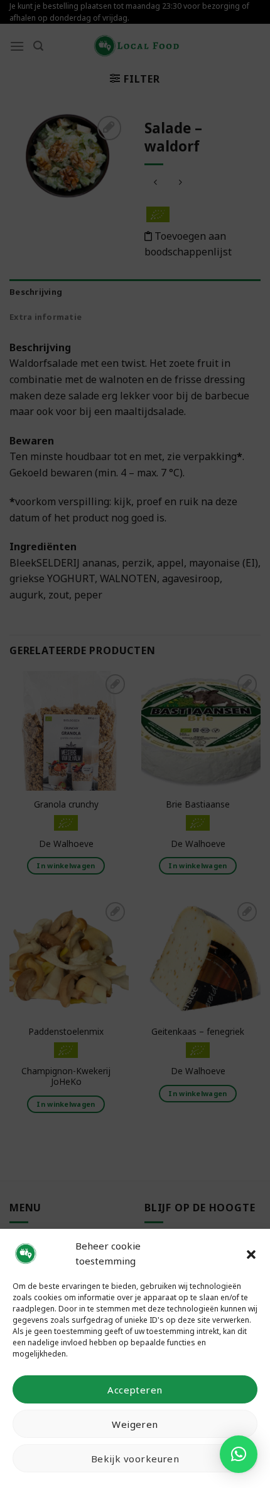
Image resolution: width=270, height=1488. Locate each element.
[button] (251, 1253)
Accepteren (135, 1389)
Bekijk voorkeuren (135, 1458)
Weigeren (135, 1424)
